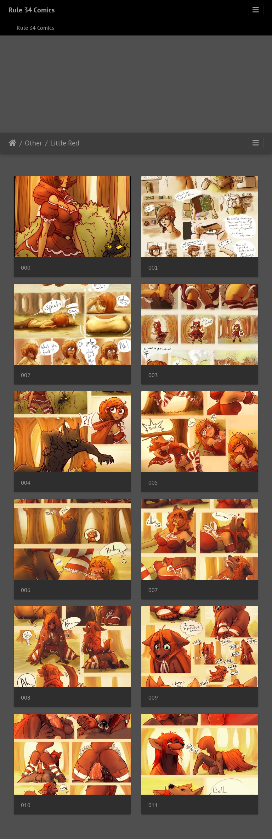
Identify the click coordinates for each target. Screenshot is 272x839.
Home (12, 143)
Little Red (64, 143)
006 (25, 590)
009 (153, 697)
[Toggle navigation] (256, 10)
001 (153, 267)
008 (25, 697)
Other (33, 143)
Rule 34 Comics (31, 10)
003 (153, 375)
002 (25, 375)
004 (25, 482)
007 (153, 590)
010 (25, 805)
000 (25, 267)
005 (153, 482)
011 (153, 805)
